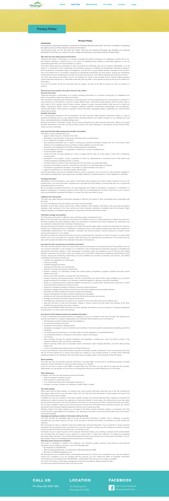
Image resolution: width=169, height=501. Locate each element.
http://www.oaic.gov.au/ (93, 459)
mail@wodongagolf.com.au (62, 452)
